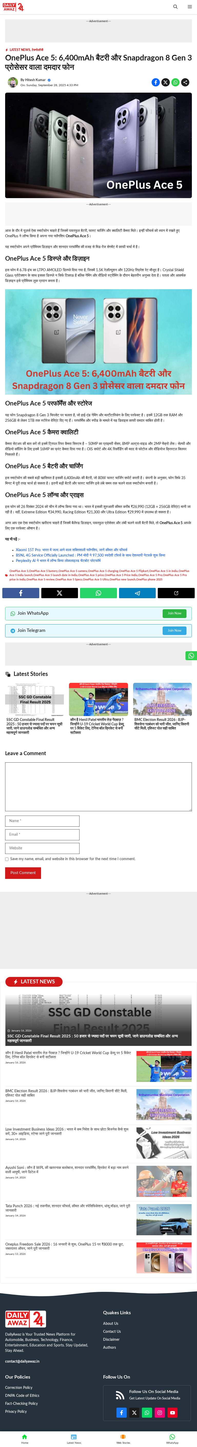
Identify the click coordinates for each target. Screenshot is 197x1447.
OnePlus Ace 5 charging (103, 571)
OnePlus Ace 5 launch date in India (55, 575)
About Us (110, 1324)
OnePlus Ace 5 (171, 523)
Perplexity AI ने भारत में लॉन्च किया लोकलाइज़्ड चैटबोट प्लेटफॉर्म (58, 561)
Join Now (174, 613)
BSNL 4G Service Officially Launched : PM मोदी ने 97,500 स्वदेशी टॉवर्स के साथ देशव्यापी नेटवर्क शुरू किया (90, 555)
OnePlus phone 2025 (149, 579)
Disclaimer (111, 1340)
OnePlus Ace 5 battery (43, 571)
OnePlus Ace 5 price (91, 575)
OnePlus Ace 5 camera (72, 571)
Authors (109, 1347)
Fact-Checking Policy (21, 1404)
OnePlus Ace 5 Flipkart (133, 571)
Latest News (20, 49)
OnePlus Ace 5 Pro (150, 575)
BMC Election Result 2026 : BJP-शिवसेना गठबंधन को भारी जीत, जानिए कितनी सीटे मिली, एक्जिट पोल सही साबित (161, 724)
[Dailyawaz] (14, 7)
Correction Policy (18, 1388)
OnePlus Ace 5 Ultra (96, 579)
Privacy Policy (16, 1412)
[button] (175, 7)
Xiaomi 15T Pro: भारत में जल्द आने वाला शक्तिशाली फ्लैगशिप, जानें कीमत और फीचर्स (71, 550)
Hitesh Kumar (35, 80)
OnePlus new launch (122, 579)
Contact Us (112, 1332)
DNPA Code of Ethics (22, 1396)
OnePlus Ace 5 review (40, 579)
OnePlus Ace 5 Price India (121, 575)
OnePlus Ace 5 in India (163, 571)
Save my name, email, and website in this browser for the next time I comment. (72, 859)
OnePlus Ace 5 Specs (68, 579)
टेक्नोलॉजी (37, 49)
